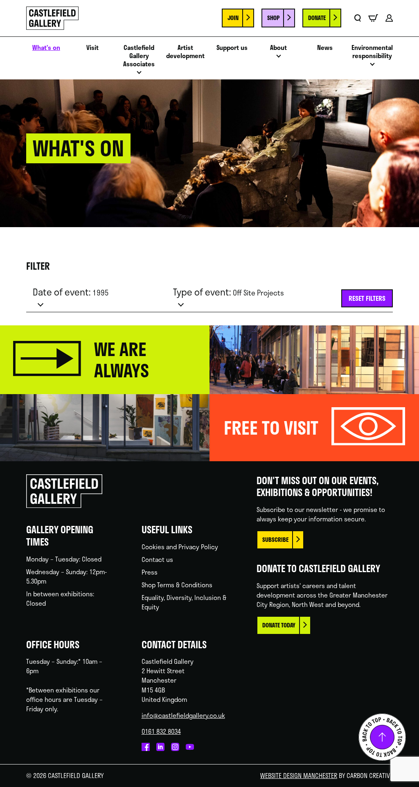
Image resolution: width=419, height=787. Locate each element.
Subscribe (275, 539)
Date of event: (71, 292)
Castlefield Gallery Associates (139, 55)
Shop (273, 18)
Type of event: (228, 292)
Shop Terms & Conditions (177, 585)
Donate (317, 18)
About (278, 47)
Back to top (382, 737)
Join (233, 18)
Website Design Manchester (298, 775)
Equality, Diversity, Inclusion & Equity (184, 602)
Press (150, 572)
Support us (232, 47)
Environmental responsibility (372, 51)
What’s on (46, 47)
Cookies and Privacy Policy (180, 547)
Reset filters (367, 298)
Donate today (278, 625)
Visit (92, 47)
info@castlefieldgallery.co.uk (183, 715)
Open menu (139, 74)
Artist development (185, 51)
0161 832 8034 (161, 731)
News (325, 47)
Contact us (157, 559)
